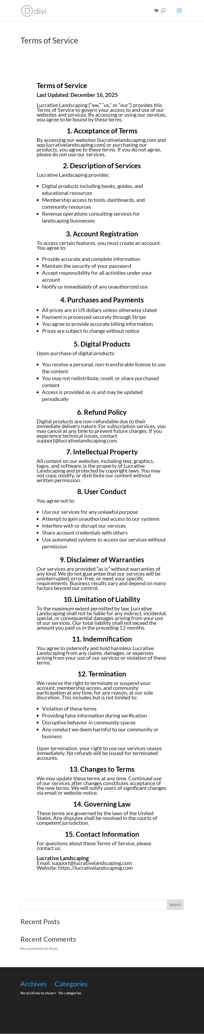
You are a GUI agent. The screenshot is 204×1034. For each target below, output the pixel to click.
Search (175, 904)
